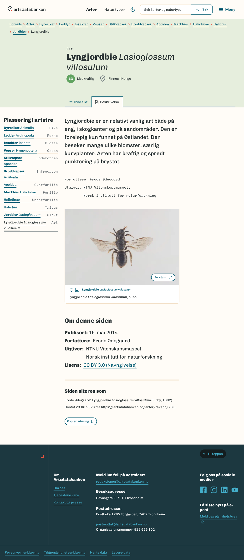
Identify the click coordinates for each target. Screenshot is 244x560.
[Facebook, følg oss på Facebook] (203, 489)
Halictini (220, 24)
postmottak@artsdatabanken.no (121, 524)
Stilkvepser (118, 24)
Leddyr (64, 24)
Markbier (180, 24)
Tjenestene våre (66, 495)
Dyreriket (47, 24)
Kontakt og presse (68, 502)
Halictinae (201, 24)
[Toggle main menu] (226, 9)
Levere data (121, 552)
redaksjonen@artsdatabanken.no (122, 482)
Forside (16, 24)
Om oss (59, 488)
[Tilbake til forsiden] (26, 9)
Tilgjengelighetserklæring (64, 552)
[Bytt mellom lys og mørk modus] (132, 9)
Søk (205, 9)
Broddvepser (141, 24)
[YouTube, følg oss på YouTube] (234, 489)
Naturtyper (114, 9)
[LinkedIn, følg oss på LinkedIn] (224, 489)
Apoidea (162, 24)
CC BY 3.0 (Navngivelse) (110, 365)
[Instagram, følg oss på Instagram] (213, 489)
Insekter (81, 24)
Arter (91, 9)
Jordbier (19, 32)
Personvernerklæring (22, 552)
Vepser (98, 24)
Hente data (98, 552)
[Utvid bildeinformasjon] (75, 290)
